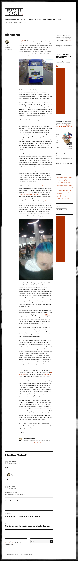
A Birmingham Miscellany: (12, 19)
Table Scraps (48, 201)
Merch (59, 19)
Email (57, 65)
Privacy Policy (16, 554)
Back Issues (22, 22)
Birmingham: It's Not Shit (9, 542)
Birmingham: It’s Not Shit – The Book (45, 19)
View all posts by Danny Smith (37, 442)
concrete (47, 374)
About (23, 19)
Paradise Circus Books (11, 22)
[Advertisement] (60, 91)
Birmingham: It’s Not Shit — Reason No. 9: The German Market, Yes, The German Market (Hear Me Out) (64, 196)
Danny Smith (22, 41)
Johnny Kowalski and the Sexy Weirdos (30, 194)
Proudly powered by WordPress (27, 554)
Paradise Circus (8, 554)
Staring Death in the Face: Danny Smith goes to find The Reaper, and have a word (64, 192)
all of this (68, 124)
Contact (30, 19)
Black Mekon (43, 186)
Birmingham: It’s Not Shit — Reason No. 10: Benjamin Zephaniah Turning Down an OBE (65, 187)
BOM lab (47, 315)
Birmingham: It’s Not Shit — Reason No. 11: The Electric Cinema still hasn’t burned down (64, 182)
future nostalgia (8, 49)
